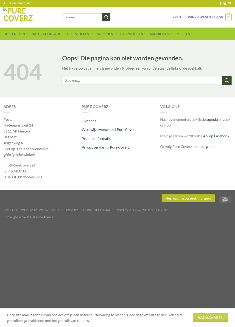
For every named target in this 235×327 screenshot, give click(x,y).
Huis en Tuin (14, 34)
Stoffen (82, 34)
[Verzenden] (106, 17)
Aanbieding (160, 34)
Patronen (104, 34)
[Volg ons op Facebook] (220, 3)
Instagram (205, 146)
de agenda (210, 119)
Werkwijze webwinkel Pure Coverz (109, 129)
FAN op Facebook (214, 136)
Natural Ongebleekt (50, 34)
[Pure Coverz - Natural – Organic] (29, 17)
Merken (183, 34)
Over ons (89, 120)
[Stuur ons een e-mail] (229, 3)
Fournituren (131, 34)
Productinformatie (96, 138)
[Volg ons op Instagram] (225, 3)
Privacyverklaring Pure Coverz (105, 147)
